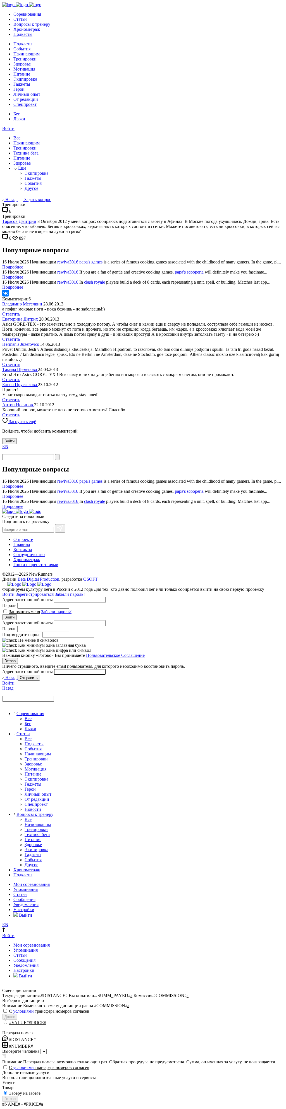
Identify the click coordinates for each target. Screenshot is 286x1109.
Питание (21, 74)
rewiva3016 (68, 262)
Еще (21, 168)
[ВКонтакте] (5, 293)
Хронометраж (26, 29)
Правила (21, 544)
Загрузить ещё (22, 421)
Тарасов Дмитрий (19, 221)
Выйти (25, 915)
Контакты (22, 549)
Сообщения (24, 899)
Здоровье (22, 64)
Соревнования (27, 14)
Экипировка (25, 79)
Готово (10, 661)
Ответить (11, 314)
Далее (9, 1017)
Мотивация (24, 69)
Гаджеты (21, 84)
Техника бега (26, 153)
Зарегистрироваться (35, 594)
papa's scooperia (189, 272)
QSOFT (90, 579)
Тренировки (25, 59)
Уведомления (26, 904)
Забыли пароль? (70, 594)
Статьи (20, 19)
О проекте (23, 539)
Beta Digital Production (38, 579)
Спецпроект (25, 104)
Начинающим (26, 54)
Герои (19, 89)
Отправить (29, 678)
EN (5, 446)
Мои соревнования (31, 884)
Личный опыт (26, 94)
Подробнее (12, 267)
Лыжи (19, 118)
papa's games (91, 262)
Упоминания (25, 889)
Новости (33, 809)
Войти (8, 128)
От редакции (25, 99)
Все (16, 138)
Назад (11, 199)
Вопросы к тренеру (31, 24)
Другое (31, 188)
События (21, 48)
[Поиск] (57, 457)
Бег (16, 113)
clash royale (94, 282)
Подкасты (22, 34)
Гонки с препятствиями (35, 564)
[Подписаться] (60, 528)
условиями (23, 1011)
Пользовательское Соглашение (115, 655)
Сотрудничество (29, 554)
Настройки (23, 909)
